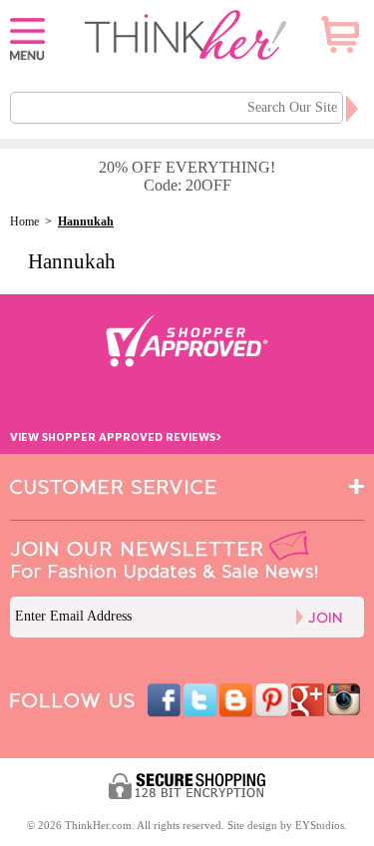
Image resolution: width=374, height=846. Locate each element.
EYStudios (319, 825)
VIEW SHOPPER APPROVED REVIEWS (115, 436)
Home (24, 221)
